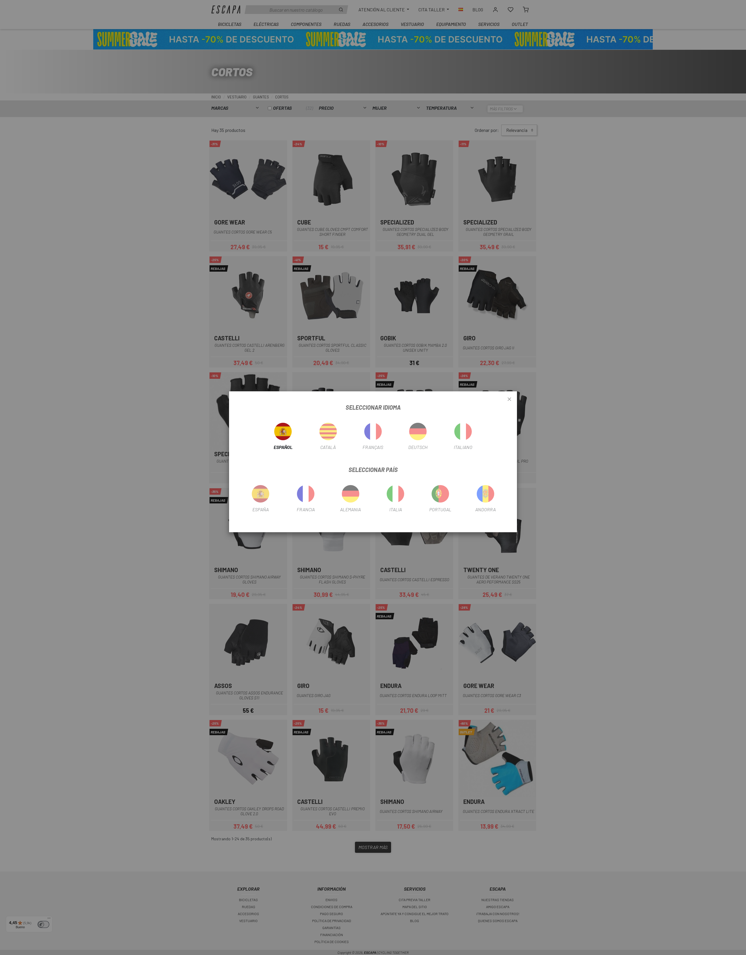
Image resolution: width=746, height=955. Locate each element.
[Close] (509, 399)
